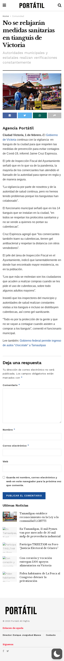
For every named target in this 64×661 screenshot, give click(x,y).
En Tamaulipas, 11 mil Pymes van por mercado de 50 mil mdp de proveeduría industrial (40, 532)
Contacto (51, 635)
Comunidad (18, 16)
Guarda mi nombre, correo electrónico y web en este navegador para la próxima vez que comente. (33, 481)
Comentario (11, 385)
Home (6, 16)
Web (5, 461)
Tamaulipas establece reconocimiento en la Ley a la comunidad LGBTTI (39, 517)
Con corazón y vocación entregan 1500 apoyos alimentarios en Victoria (36, 561)
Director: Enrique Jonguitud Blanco (22, 635)
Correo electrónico (16, 445)
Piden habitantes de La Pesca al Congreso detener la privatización (40, 577)
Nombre (9, 429)
